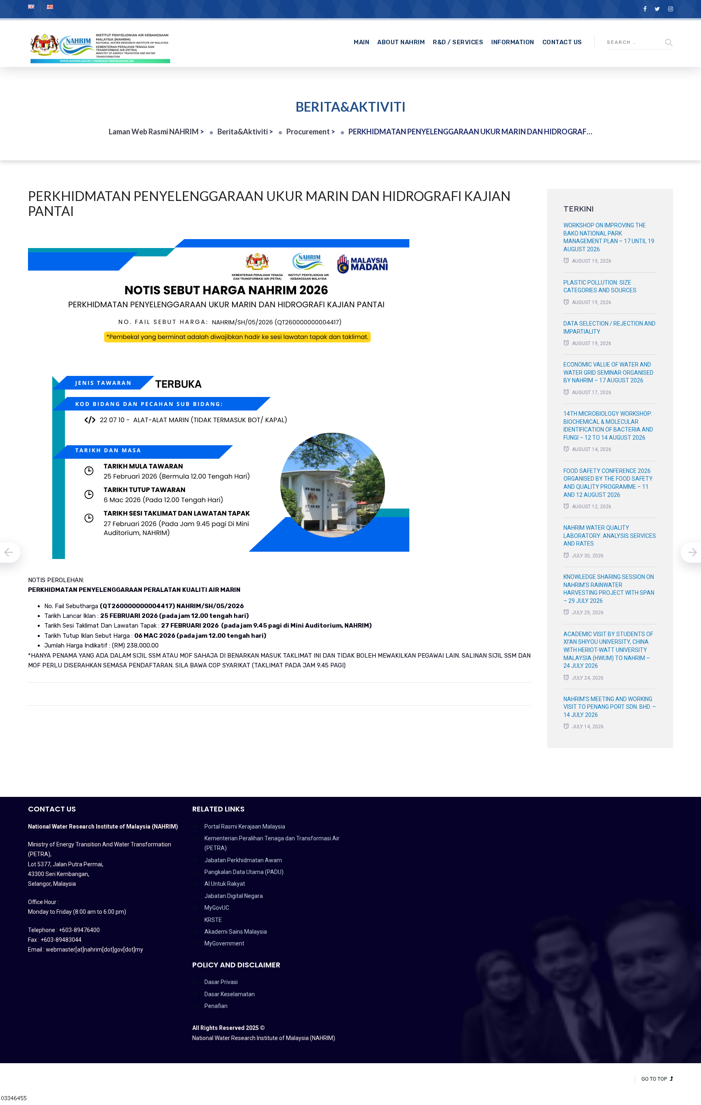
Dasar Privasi (221, 982)
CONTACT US (562, 42)
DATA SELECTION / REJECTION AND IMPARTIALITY (609, 327)
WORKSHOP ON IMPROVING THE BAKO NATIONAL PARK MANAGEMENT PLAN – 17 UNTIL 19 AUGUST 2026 (608, 237)
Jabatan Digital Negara (233, 896)
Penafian (216, 1006)
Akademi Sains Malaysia (235, 931)
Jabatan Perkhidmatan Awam (243, 860)
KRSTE (213, 920)
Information (512, 42)
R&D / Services (458, 42)
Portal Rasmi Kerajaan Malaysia (244, 826)
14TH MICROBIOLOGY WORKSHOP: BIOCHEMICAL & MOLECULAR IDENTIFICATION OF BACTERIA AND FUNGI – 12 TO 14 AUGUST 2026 (608, 425)
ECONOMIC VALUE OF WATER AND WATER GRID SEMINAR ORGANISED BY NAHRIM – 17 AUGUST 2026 (608, 372)
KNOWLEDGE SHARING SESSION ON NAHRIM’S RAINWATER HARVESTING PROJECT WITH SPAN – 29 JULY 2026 (608, 589)
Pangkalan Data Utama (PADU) (244, 872)
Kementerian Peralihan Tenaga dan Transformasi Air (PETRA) (272, 843)
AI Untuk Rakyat (224, 884)
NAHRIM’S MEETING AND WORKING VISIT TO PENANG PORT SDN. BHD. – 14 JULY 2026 (609, 707)
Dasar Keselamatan (229, 994)
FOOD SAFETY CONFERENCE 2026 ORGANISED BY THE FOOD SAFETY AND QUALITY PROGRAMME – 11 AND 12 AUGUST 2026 (608, 483)
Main (361, 42)
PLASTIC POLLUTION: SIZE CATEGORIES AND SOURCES (599, 286)
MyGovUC (216, 907)
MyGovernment (224, 943)
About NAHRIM (401, 42)
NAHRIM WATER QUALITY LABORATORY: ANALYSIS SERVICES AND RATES (609, 535)
